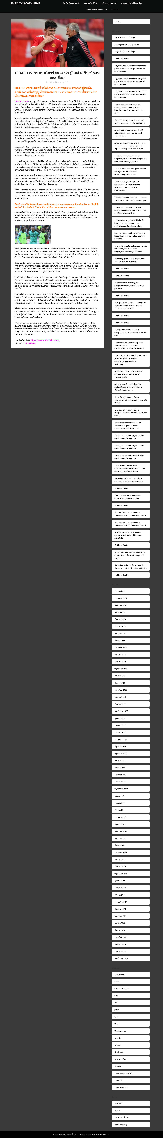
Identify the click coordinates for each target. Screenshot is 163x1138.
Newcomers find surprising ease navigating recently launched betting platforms (129, 286)
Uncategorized (120, 1031)
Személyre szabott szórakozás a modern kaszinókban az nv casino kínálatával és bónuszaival (130, 236)
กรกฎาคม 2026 (120, 598)
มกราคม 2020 (120, 944)
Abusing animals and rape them (126, 44)
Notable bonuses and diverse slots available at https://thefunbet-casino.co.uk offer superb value (128, 426)
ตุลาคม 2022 (119, 718)
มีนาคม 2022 (119, 768)
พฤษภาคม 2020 (120, 916)
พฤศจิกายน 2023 (121, 669)
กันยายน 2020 (120, 888)
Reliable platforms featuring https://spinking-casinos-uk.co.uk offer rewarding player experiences (129, 468)
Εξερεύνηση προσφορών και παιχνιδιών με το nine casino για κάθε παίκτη (130, 333)
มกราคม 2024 (120, 654)
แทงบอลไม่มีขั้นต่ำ (91, 3)
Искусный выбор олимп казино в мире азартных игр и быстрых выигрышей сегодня (129, 555)
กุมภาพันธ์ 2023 (120, 690)
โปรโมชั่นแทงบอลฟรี (71, 3)
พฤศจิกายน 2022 (121, 711)
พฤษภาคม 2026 (120, 605)
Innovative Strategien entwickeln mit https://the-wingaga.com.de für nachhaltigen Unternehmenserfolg (129, 223)
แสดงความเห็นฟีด (121, 1117)
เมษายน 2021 (119, 838)
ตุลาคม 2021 (119, 796)
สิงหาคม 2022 (120, 732)
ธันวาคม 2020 (120, 866)
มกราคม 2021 (120, 859)
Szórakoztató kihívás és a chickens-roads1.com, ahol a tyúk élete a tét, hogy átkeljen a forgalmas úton (130, 210)
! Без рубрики (119, 974)
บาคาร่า (117, 1066)
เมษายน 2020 (119, 923)
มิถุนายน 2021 (120, 824)
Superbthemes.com (102, 1134)
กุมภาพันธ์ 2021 (120, 852)
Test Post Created (121, 58)
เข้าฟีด (117, 1110)
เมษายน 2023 (119, 676)
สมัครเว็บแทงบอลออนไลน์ (97, 10)
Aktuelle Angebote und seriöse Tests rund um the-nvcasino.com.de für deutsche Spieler (128, 374)
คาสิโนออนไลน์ (120, 1059)
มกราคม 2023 (120, 697)
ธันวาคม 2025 (120, 619)
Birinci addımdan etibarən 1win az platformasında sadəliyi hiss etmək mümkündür (128, 535)
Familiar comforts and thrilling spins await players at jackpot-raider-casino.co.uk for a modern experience (129, 345)
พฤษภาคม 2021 (120, 831)
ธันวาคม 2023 (120, 662)
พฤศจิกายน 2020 (121, 874)
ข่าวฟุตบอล (118, 1052)
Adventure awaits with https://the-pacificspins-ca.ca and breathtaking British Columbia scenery (128, 387)
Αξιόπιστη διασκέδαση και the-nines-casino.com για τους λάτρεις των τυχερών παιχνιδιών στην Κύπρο (130, 146)
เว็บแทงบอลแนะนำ (109, 3)
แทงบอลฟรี (118, 1080)
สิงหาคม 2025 (120, 626)
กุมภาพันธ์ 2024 (120, 647)
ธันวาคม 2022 (120, 704)
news (116, 996)
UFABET (117, 1024)
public (116, 1010)
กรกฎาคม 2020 (120, 902)
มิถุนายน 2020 (120, 909)
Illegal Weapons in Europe (124, 37)
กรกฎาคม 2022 (120, 739)
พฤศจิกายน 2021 (121, 789)
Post (116, 1003)
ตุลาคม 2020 (119, 881)
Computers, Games (121, 988)
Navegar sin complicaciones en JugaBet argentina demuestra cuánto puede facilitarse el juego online (130, 306)
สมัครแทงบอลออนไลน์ (123, 1073)
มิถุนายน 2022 (120, 746)
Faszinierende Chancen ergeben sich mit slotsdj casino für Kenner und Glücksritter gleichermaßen (130, 172)
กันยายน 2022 (120, 725)
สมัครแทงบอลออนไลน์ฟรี (25, 3)
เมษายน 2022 (119, 760)
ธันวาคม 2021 (120, 782)
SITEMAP (115, 10)
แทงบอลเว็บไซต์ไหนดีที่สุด (131, 3)
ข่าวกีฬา (117, 1038)
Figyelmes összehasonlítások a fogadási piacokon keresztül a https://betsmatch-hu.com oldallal (130, 69)
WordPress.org (120, 1124)
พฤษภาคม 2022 (120, 753)
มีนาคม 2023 (119, 683)
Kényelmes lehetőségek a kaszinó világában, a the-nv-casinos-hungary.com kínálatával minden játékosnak (130, 159)
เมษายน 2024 (119, 633)
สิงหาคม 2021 (120, 810)
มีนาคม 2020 (119, 930)
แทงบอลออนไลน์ (121, 1087)
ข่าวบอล (117, 1045)
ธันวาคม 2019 (120, 951)
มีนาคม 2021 (119, 845)
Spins (116, 1017)
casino (117, 981)
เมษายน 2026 (119, 612)
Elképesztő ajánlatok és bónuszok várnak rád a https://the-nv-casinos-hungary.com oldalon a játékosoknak (130, 249)
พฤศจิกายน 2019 (121, 958)
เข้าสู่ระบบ (118, 1103)
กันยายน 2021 (120, 803)
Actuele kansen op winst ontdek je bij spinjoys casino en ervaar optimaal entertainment (128, 133)
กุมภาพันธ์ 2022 (120, 775)
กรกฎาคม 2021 (120, 817)
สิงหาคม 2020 (120, 895)
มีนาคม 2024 (119, 640)
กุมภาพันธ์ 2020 (120, 937)
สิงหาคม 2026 (120, 591)
